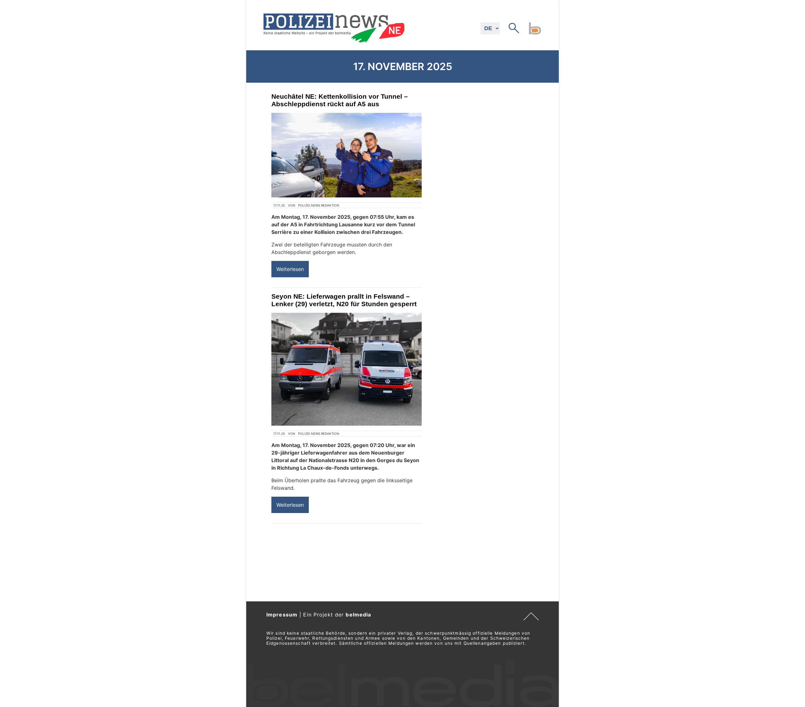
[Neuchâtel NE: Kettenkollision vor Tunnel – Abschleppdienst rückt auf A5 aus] (346, 155)
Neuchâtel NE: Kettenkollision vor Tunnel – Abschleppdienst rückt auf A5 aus (339, 100)
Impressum (281, 614)
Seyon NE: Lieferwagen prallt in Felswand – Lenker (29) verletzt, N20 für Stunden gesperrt (344, 300)
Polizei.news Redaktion (318, 205)
